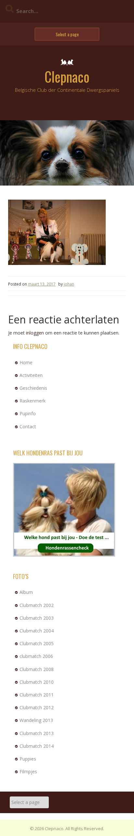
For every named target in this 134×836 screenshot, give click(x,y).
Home (26, 362)
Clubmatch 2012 (37, 707)
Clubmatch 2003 (37, 618)
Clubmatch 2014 (37, 746)
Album (26, 592)
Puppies (28, 759)
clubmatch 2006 (36, 656)
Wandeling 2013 (36, 720)
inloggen (35, 333)
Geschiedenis (33, 388)
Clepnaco (67, 76)
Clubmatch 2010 (37, 682)
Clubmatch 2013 (37, 733)
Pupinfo (28, 413)
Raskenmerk (33, 401)
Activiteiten (31, 375)
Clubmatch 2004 (37, 631)
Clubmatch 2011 (37, 695)
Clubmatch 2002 (37, 605)
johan (69, 284)
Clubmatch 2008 (37, 669)
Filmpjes (28, 771)
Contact (28, 426)
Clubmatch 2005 (37, 643)
